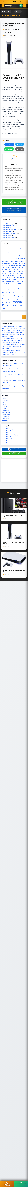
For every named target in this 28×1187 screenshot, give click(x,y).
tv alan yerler (10, 302)
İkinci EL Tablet (6, 235)
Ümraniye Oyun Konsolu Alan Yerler (14, 571)
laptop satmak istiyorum (15, 285)
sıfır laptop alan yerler (17, 295)
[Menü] (24, 5)
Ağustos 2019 (6, 410)
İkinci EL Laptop (7, 227)
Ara (3, 314)
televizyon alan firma (10, 299)
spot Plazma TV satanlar (12, 292)
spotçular (9, 295)
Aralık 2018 (5, 416)
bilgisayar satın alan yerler (12, 255)
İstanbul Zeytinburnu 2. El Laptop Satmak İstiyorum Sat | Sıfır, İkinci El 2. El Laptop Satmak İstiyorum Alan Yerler (14, 328)
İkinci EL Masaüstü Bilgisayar (10, 229)
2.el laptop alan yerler (7, 248)
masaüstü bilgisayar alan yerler (9, 289)
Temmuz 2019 (6, 412)
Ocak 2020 (5, 406)
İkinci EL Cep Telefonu (8, 225)
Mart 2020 (5, 402)
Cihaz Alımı (19, 258)
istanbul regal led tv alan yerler (18, 265)
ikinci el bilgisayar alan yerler (9, 261)
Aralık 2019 (5, 408)
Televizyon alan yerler (19, 299)
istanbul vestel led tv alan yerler (18, 277)
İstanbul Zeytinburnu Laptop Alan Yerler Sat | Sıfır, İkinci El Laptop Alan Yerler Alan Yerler (13, 334)
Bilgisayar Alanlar (9, 253)
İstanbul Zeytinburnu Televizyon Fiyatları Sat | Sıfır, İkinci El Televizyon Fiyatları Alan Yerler (13, 352)
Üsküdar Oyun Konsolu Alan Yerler (13, 543)
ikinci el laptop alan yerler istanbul (13, 263)
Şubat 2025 (5, 398)
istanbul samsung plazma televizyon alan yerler (15, 273)
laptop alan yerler (10, 281)
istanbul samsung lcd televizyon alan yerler (11, 267)
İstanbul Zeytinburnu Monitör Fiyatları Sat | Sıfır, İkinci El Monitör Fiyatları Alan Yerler (13, 346)
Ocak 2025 (5, 400)
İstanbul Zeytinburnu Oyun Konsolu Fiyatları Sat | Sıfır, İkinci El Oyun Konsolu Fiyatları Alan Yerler (12, 340)
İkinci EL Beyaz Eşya (8, 224)
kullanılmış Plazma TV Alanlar (8, 279)
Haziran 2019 (6, 414)
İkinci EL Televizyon (8, 237)
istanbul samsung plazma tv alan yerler (10, 275)
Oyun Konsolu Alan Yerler (12, 516)
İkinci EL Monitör (7, 231)
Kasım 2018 (5, 418)
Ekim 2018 (5, 420)
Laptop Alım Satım (13, 283)
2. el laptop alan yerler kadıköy (13, 250)
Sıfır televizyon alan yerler (12, 297)
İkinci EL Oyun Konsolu (9, 233)
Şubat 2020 (5, 404)
